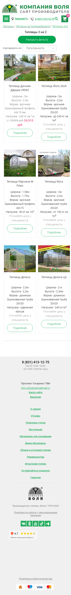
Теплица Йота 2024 (53, 86)
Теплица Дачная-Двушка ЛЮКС (20, 88)
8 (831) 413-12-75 (44, 19)
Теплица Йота (54, 181)
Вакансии (35, 397)
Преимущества (35, 456)
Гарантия (35, 477)
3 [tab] (23, 78)
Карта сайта (35, 392)
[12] (54, 67)
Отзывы (35, 415)
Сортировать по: (12, 48)
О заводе (35, 409)
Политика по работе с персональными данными (35, 514)
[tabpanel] (20, 67)
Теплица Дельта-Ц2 (54, 277)
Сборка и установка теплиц (35, 450)
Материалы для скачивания (35, 436)
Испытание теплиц (35, 463)
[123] (20, 67)
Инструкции (35, 429)
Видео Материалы (35, 443)
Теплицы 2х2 (60, 26)
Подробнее (20, 132)
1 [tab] (17, 78)
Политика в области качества (35, 578)
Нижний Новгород (26, 18)
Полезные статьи (35, 422)
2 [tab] (20, 78)
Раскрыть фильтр (37, 39)
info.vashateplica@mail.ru (35, 388)
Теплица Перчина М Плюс (20, 183)
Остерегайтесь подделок (35, 470)
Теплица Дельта (19, 277)
